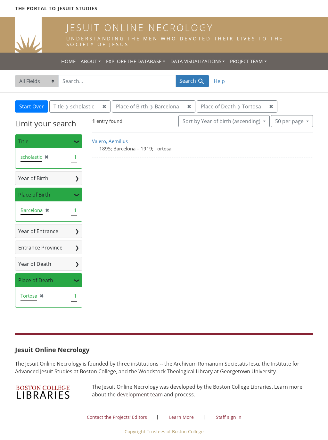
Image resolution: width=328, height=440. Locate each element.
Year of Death (34, 263)
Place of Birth (34, 194)
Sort (221, 121)
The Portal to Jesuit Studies (56, 8)
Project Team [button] (246, 61)
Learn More (181, 417)
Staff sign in (229, 417)
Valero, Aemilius (110, 141)
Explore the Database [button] (133, 61)
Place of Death (35, 280)
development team (140, 394)
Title (23, 141)
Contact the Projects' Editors (117, 417)
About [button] (89, 61)
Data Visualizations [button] (195, 61)
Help (219, 81)
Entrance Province (40, 247)
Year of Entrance (38, 231)
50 (289, 121)
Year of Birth (33, 178)
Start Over (31, 106)
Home (68, 61)
